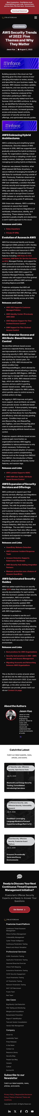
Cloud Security (19, 26)
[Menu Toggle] (35, 17)
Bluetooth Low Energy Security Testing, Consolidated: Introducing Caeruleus (19, 785)
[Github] (26, 1111)
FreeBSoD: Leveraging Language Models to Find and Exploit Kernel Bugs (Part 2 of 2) (19, 821)
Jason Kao (11, 49)
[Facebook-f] (20, 1111)
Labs (19, 767)
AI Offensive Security (15, 803)
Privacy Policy (9, 1094)
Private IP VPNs (12, 233)
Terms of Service (15, 1097)
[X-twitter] (15, 1111)
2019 (9, 589)
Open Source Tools (22, 769)
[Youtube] (32, 1111)
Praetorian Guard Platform (18, 924)
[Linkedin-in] (9, 1111)
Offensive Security (15, 805)
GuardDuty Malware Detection (18, 547)
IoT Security (12, 767)
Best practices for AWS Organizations (21, 652)
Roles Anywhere (13, 229)
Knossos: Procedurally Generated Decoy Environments (16, 857)
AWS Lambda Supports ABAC (18, 473)
